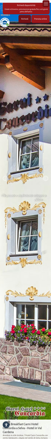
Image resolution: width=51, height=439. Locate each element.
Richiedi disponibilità (26, 8)
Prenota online (40, 19)
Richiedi (24, 19)
